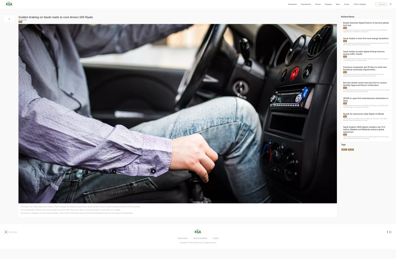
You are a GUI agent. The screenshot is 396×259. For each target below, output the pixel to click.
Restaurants (292, 4)
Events (346, 4)
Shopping (328, 4)
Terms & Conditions (200, 238)
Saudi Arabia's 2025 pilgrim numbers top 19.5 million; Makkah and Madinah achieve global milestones (364, 129)
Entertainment (306, 4)
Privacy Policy (182, 238)
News (338, 4)
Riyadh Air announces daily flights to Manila (363, 114)
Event (351, 150)
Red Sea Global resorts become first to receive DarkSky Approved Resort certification (365, 83)
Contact (216, 238)
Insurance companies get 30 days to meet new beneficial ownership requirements (365, 68)
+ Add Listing (381, 4)
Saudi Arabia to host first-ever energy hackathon (365, 38)
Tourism (318, 4)
